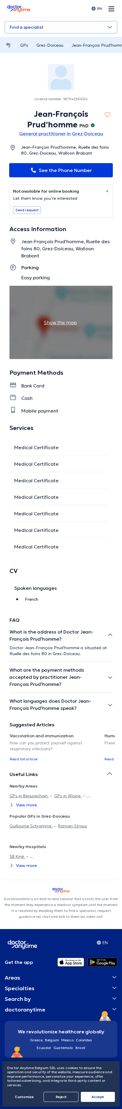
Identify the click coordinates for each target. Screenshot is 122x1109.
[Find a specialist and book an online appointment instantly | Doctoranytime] (8, 45)
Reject (61, 1097)
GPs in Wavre (68, 795)
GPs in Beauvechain (29, 795)
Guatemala (63, 1047)
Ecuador (44, 1047)
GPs (24, 45)
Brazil (80, 1047)
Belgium (52, 1040)
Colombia (84, 1040)
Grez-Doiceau (49, 45)
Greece (36, 1040)
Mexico (67, 1040)
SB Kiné (17, 856)
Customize (24, 1097)
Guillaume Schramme (31, 826)
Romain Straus (72, 826)
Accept (98, 1097)
